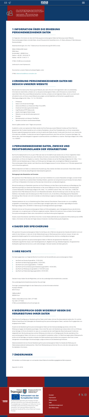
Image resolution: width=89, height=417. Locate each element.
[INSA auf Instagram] (85, 395)
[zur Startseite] (44, 2)
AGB (50, 403)
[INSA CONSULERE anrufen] (10, 2)
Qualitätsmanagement (56, 405)
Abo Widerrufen (54, 408)
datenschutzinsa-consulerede (26, 73)
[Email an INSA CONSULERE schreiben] (5, 2)
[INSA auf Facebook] (79, 395)
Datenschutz (53, 400)
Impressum (52, 397)
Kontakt (51, 395)
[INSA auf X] (82, 395)
